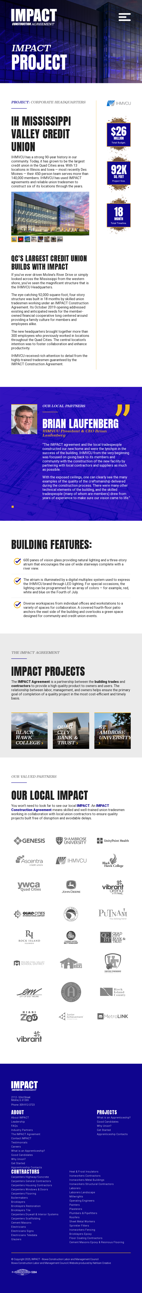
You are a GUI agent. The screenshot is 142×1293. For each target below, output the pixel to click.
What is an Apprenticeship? (28, 1150)
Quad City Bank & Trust (67, 735)
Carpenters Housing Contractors (31, 1185)
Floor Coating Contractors (86, 1238)
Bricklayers (18, 1202)
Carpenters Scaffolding (25, 1218)
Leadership (18, 1121)
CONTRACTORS (25, 1171)
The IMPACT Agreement (25, 1134)
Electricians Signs (22, 1231)
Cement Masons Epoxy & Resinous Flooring (96, 1242)
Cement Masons (21, 1222)
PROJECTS (107, 1112)
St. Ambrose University (115, 732)
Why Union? (18, 1159)
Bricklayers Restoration (26, 1206)
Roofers (74, 1217)
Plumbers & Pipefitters (83, 1213)
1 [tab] (13, 507)
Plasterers (75, 1209)
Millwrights (76, 1196)
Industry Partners (22, 1130)
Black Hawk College (29, 737)
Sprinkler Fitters (79, 1225)
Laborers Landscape (82, 1192)
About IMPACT (20, 1117)
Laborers (75, 1188)
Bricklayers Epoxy (80, 1234)
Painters (74, 1204)
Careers (16, 1146)
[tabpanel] (71, 454)
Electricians (18, 1226)
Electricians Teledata (24, 1235)
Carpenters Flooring (23, 1193)
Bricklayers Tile (20, 1210)
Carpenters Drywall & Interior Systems (35, 1214)
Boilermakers (19, 1197)
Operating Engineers (82, 1200)
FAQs (14, 1125)
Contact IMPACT (21, 1138)
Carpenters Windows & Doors (29, 1189)
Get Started (18, 1163)
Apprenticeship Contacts (26, 1167)
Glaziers (16, 1239)
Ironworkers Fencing (82, 1229)
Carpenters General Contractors (31, 1181)
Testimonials (19, 1142)
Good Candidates (22, 1155)
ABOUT (17, 1112)
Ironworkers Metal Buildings (86, 1180)
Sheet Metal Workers (82, 1221)
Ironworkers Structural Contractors (91, 1184)
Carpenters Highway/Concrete (30, 1177)
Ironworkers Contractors (85, 1175)
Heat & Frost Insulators (84, 1171)
